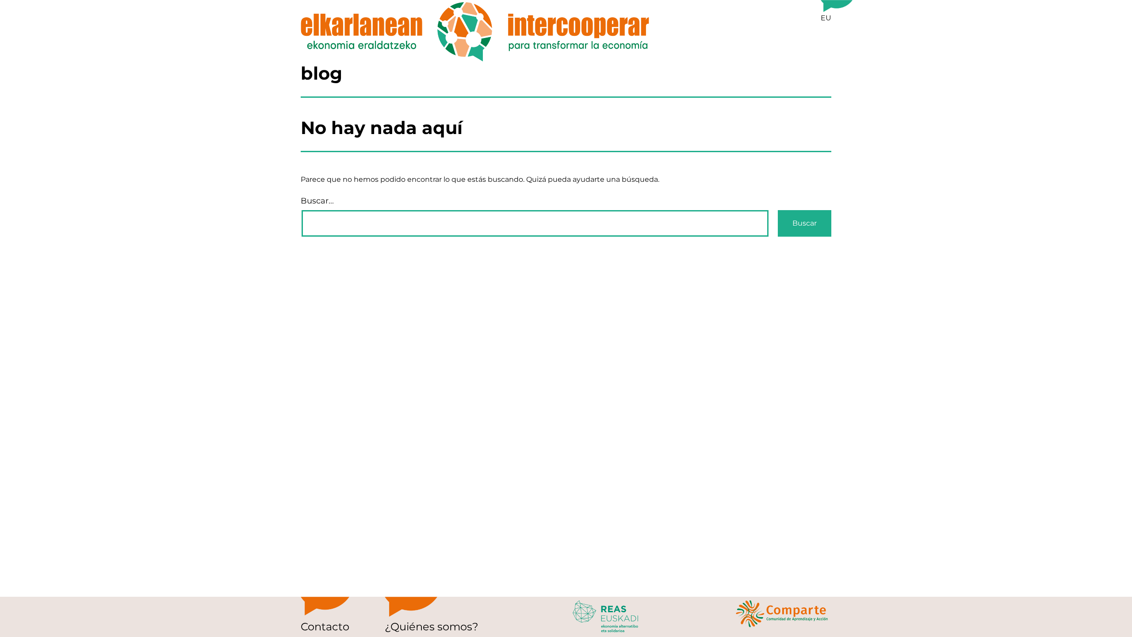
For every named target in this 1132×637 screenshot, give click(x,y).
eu (826, 18)
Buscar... (317, 201)
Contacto (325, 626)
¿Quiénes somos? (431, 626)
